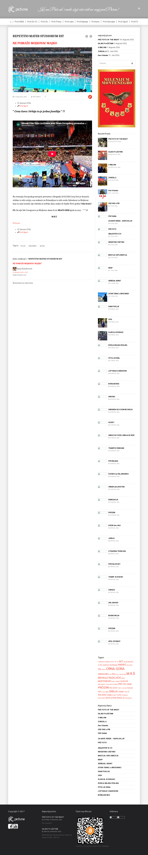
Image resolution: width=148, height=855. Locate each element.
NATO (113, 681)
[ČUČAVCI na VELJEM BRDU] (102, 477)
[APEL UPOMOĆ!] (102, 645)
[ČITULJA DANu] (102, 361)
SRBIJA (113, 691)
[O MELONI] (102, 168)
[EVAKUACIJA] (102, 503)
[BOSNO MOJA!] (102, 619)
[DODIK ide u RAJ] (102, 529)
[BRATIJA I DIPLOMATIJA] (102, 258)
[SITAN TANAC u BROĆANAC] (102, 297)
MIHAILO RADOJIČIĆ (109, 677)
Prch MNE (19, 21)
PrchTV (134, 21)
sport (103, 692)
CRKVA (104, 669)
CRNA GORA (115, 669)
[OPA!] (102, 323)
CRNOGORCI (103, 674)
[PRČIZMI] (102, 516)
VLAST (114, 695)
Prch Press (56, 21)
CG (99, 669)
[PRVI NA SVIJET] (102, 567)
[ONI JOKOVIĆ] (102, 606)
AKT (121, 661)
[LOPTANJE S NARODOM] (102, 374)
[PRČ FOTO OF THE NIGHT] (102, 142)
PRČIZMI (103, 687)
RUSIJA (130, 688)
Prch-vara (69, 21)
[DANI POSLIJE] (102, 310)
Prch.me (16, 223)
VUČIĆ (119, 695)
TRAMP (121, 692)
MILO (123, 678)
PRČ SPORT (113, 688)
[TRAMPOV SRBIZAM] (102, 451)
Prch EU (44, 21)
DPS (110, 674)
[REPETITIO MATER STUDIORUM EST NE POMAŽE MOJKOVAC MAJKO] (52, 69)
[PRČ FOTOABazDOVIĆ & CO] (102, 232)
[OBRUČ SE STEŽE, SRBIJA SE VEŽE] (102, 438)
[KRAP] (102, 271)
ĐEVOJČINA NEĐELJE (115, 698)
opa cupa (42, 246)
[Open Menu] (139, 9)
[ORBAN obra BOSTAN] (102, 490)
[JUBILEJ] (102, 541)
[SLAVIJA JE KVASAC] (102, 335)
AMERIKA (106, 665)
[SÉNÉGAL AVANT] (102, 284)
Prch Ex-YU (32, 21)
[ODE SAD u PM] (102, 207)
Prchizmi (95, 21)
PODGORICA (110, 684)
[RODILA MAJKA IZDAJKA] (102, 348)
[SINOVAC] (102, 400)
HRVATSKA (122, 674)
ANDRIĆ (122, 664)
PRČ (120, 684)
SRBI (107, 692)
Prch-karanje (82, 21)
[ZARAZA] (102, 593)
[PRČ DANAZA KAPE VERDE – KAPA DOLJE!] (102, 219)
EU (113, 674)
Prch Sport (123, 21)
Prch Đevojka (109, 21)
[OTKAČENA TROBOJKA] (102, 554)
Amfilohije (113, 665)
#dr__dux (22, 246)
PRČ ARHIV (37, 97)
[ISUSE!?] (102, 426)
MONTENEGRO (104, 681)
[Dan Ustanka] (102, 194)
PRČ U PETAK (122, 688)
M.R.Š (130, 674)
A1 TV (116, 662)
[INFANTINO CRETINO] (102, 245)
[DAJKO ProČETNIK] (102, 155)
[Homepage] (19, 9)
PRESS (116, 684)
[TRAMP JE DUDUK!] (102, 580)
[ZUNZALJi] (102, 181)
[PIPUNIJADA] (102, 464)
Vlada (109, 695)
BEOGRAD (130, 665)
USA (125, 692)
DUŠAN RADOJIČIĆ (33, 246)
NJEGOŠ (124, 681)
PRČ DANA (127, 684)
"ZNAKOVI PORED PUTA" (106, 662)
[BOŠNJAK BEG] (102, 387)
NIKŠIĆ (118, 681)
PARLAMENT (101, 684)
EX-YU (117, 674)
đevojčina (128, 698)
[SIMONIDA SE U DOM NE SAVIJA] (102, 413)
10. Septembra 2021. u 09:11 (20, 272)
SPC (100, 691)
